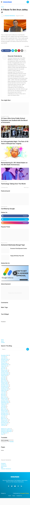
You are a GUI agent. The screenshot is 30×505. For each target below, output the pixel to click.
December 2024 (4, 355)
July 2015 (3, 425)
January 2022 (4, 363)
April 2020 (3, 379)
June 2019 (3, 393)
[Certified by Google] (15, 199)
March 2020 (4, 380)
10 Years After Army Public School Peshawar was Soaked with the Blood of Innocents (14, 120)
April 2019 (3, 395)
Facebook (3, 321)
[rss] (21, 486)
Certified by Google (8, 209)
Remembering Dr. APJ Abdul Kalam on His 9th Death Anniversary (14, 163)
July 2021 (3, 367)
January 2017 (4, 421)
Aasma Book (4, 466)
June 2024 (3, 358)
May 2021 (3, 368)
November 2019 (4, 386)
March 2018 (3, 409)
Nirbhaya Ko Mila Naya (6, 431)
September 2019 (5, 389)
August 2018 (4, 403)
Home (2, 6)
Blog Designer (9, 493)
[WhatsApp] (16, 50)
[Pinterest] (19, 50)
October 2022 (4, 360)
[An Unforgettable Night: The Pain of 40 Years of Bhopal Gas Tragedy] (15, 131)
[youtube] (15, 486)
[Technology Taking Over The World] (15, 174)
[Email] (22, 50)
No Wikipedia (4, 432)
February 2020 (4, 382)
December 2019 (4, 384)
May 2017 (3, 417)
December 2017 (4, 413)
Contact (3, 342)
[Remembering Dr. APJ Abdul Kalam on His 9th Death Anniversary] (15, 153)
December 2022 (4, 359)
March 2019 (3, 397)
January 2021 (4, 371)
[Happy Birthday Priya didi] (5, 257)
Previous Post (5, 187)
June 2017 (3, 415)
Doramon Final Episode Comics (18, 248)
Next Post (26, 187)
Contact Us (3, 464)
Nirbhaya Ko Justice (5, 428)
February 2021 (4, 370)
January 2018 (4, 411)
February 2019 (4, 398)
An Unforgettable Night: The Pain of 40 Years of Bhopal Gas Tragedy (14, 142)
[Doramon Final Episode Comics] (5, 250)
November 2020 (5, 374)
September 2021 (5, 364)
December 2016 (4, 422)
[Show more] (25, 50)
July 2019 (3, 391)
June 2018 (3, 406)
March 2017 (3, 418)
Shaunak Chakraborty (15, 56)
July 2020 (3, 376)
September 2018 (5, 402)
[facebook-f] (8, 486)
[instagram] (18, 486)
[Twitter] (12, 50)
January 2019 (4, 399)
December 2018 (4, 401)
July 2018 (3, 405)
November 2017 (4, 414)
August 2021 (4, 366)
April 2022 (3, 362)
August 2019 (4, 390)
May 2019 (3, 394)
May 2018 (3, 407)
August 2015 (4, 424)
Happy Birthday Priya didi (17, 255)
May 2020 (3, 378)
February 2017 (4, 420)
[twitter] (12, 486)
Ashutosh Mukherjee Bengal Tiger (13, 245)
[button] (1, 2)
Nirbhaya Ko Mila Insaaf (6, 430)
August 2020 (4, 375)
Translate (11, 441)
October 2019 (4, 387)
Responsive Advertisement (15, 293)
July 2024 (3, 356)
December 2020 (4, 372)
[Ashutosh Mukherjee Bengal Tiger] (15, 235)
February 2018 (4, 410)
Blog (2, 467)
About (2, 341)
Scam (2, 434)
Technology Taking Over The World (13, 184)
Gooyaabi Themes (24, 493)
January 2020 (4, 383)
